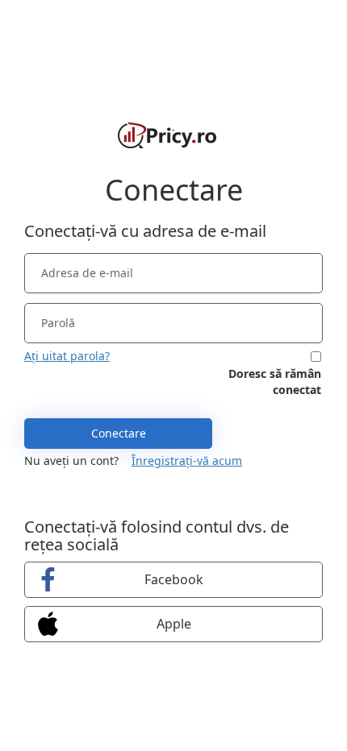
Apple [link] (174, 624)
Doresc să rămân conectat (274, 381)
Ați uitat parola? (67, 355)
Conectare (118, 433)
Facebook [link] (173, 579)
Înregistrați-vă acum (187, 460)
